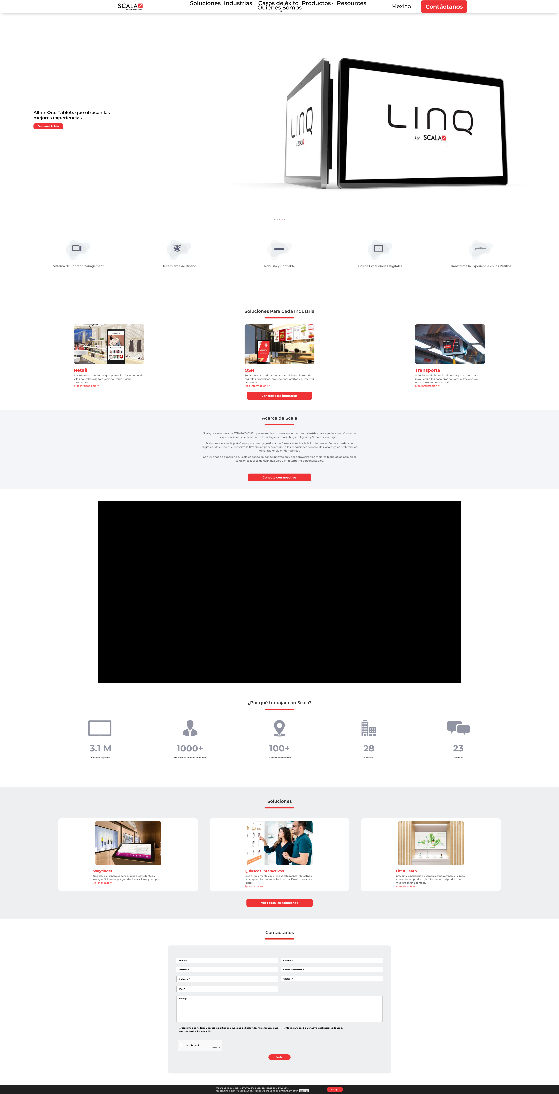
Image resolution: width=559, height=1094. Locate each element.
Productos (316, 3)
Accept (334, 1089)
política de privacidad (229, 1028)
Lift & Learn (406, 871)
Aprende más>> (254, 886)
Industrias (238, 3)
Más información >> (87, 385)
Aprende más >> (103, 882)
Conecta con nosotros (279, 477)
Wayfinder (102, 871)
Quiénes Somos (279, 8)
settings (304, 1091)
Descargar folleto (48, 128)
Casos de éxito (278, 3)
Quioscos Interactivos (264, 871)
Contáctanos (444, 6)
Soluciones (205, 3)
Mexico (401, 6)
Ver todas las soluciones (279, 903)
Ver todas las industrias (279, 396)
